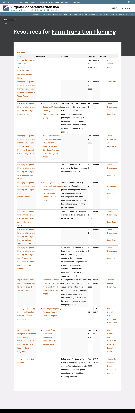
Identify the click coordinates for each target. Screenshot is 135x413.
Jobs (4, 2)
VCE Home (77, 2)
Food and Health (76, 14)
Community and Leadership (51, 14)
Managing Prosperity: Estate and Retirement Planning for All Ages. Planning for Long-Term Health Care (26, 236)
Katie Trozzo (112, 323)
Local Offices (42, 2)
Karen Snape (112, 287)
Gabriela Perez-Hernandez (111, 366)
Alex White (111, 82)
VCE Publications (9, 20)
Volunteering (13, 2)
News (51, 2)
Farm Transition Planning (84, 32)
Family (66, 14)
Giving (32, 2)
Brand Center (66, 2)
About (57, 2)
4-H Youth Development (124, 14)
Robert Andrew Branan (110, 63)
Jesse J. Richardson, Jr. (112, 107)
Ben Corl (110, 373)
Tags (16, 20)
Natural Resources (107, 14)
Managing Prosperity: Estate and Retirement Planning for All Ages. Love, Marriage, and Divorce (26, 172)
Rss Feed (21, 52)
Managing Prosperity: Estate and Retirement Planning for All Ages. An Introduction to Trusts (26, 218)
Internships (24, 2)
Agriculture (35, 14)
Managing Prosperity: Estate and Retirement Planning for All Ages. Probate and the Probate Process (26, 190)
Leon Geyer (112, 114)
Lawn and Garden (91, 14)
